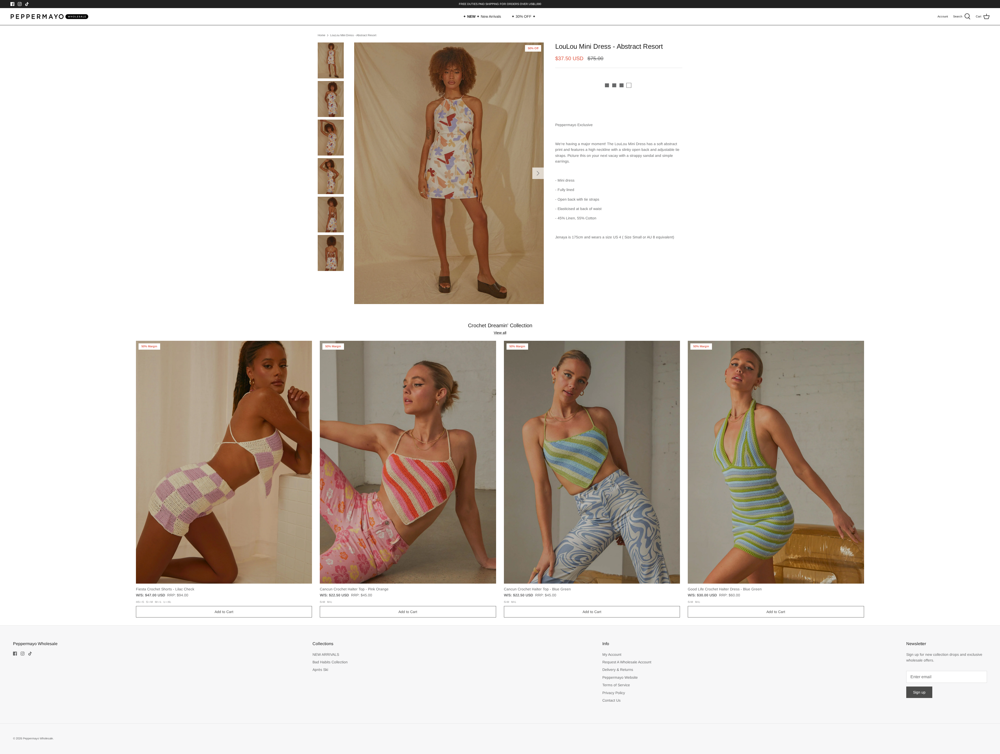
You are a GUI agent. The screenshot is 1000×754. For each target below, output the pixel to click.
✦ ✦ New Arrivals (482, 16)
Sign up (919, 692)
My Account (611, 654)
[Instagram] (20, 4)
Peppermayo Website (620, 677)
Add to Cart (224, 612)
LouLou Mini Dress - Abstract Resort (353, 35)
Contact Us (611, 700)
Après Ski (320, 670)
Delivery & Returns (617, 670)
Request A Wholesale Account (626, 662)
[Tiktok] (27, 4)
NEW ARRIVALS (325, 654)
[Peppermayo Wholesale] (49, 17)
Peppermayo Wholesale (38, 738)
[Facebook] (12, 4)
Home (321, 35)
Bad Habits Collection (330, 662)
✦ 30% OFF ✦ (523, 16)
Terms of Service (616, 685)
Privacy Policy (613, 693)
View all (500, 333)
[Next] (538, 173)
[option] (449, 173)
